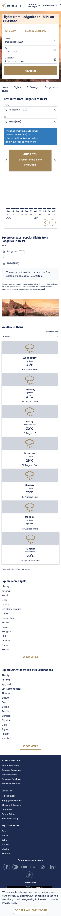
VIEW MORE (30, 657)
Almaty (5, 586)
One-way (10, 30)
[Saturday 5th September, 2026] (53, 208)
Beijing (5, 627)
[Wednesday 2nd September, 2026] (40, 208)
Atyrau (5, 613)
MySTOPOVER (8, 796)
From (7, 38)
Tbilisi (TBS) (11, 51)
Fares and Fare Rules (11, 779)
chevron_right (55, 160)
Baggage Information (12, 800)
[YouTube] (24, 867)
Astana (6, 591)
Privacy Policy (9, 902)
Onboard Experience (11, 770)
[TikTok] (29, 874)
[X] (33, 867)
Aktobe (6, 640)
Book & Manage (34, 5)
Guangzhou (8, 618)
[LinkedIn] (52, 867)
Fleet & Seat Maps (10, 765)
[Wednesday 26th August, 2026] (8, 208)
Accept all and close (30, 910)
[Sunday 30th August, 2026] (26, 208)
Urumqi (5, 604)
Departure (10, 58)
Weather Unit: (52, 332)
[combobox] (31, 110)
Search (30, 70)
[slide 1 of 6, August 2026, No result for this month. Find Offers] (30, 160)
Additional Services (11, 783)
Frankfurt (6, 853)
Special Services (9, 774)
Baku (4, 702)
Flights (17, 87)
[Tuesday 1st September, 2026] (35, 208)
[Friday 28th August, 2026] (17, 208)
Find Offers (30, 164)
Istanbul (6, 738)
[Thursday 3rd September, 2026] (44, 208)
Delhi (4, 600)
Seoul (5, 595)
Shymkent (7, 720)
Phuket (5, 733)
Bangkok (6, 631)
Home (5, 87)
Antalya (6, 711)
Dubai (5, 645)
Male (4, 636)
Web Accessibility (10, 818)
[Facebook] (6, 867)
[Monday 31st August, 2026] (31, 208)
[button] (35, 31)
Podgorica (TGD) (14, 41)
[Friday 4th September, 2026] (49, 208)
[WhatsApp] (43, 867)
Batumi (5, 649)
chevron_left (6, 160)
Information (50, 5)
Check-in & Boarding (11, 805)
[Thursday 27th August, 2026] (13, 208)
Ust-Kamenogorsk (11, 609)
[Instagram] (15, 867)
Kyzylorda (7, 684)
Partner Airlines (8, 814)
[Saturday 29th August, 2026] (22, 208)
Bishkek (6, 622)
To (6, 48)
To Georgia (33, 87)
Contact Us (7, 809)
